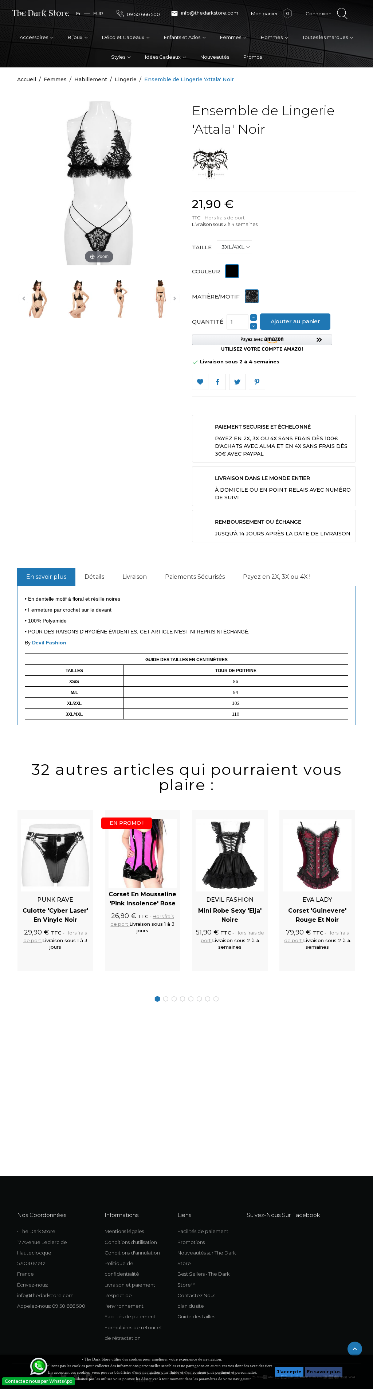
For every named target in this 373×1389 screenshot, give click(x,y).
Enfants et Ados (182, 37)
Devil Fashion (49, 642)
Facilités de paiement (130, 1316)
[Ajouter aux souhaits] (66, 814)
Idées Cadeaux (163, 57)
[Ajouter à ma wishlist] (200, 382)
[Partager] (218, 382)
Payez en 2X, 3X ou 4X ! (276, 576)
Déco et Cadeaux (123, 37)
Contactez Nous (196, 1295)
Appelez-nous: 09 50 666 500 (51, 1306)
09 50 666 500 (143, 14)
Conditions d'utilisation (131, 1242)
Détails (94, 576)
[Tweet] (237, 382)
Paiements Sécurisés (195, 576)
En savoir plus (324, 1371)
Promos (252, 57)
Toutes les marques (325, 37)
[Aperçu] (79, 814)
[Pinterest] (257, 382)
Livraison (134, 576)
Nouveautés (214, 57)
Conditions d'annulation (132, 1253)
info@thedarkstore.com (204, 13)
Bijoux (75, 37)
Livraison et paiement (130, 1285)
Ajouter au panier (295, 321)
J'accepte (289, 1371)
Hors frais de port (225, 218)
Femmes (231, 37)
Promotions (191, 1242)
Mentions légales (124, 1231)
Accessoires (34, 37)
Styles (118, 57)
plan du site (190, 1306)
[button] (262, 343)
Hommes (272, 37)
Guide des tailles (196, 1316)
